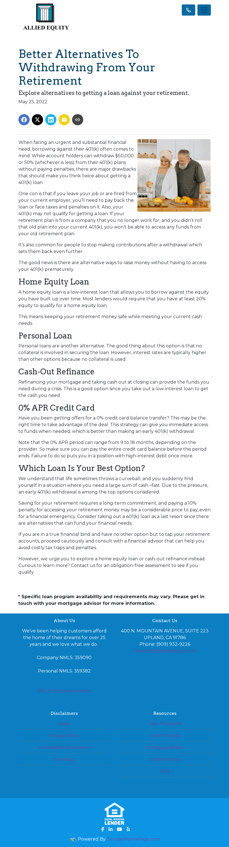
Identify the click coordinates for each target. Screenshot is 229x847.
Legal (64, 723)
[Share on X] (37, 119)
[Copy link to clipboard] (77, 119)
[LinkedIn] (111, 829)
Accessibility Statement (64, 747)
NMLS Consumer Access (64, 691)
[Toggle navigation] (204, 10)
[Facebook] (102, 829)
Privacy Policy (64, 735)
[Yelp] (128, 829)
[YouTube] (119, 829)
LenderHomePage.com (134, 839)
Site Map (64, 759)
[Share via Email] (64, 119)
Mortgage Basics (165, 747)
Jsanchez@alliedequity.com (165, 651)
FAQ (165, 771)
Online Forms (165, 759)
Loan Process (165, 735)
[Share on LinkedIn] (50, 119)
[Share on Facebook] (24, 119)
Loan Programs (165, 723)
